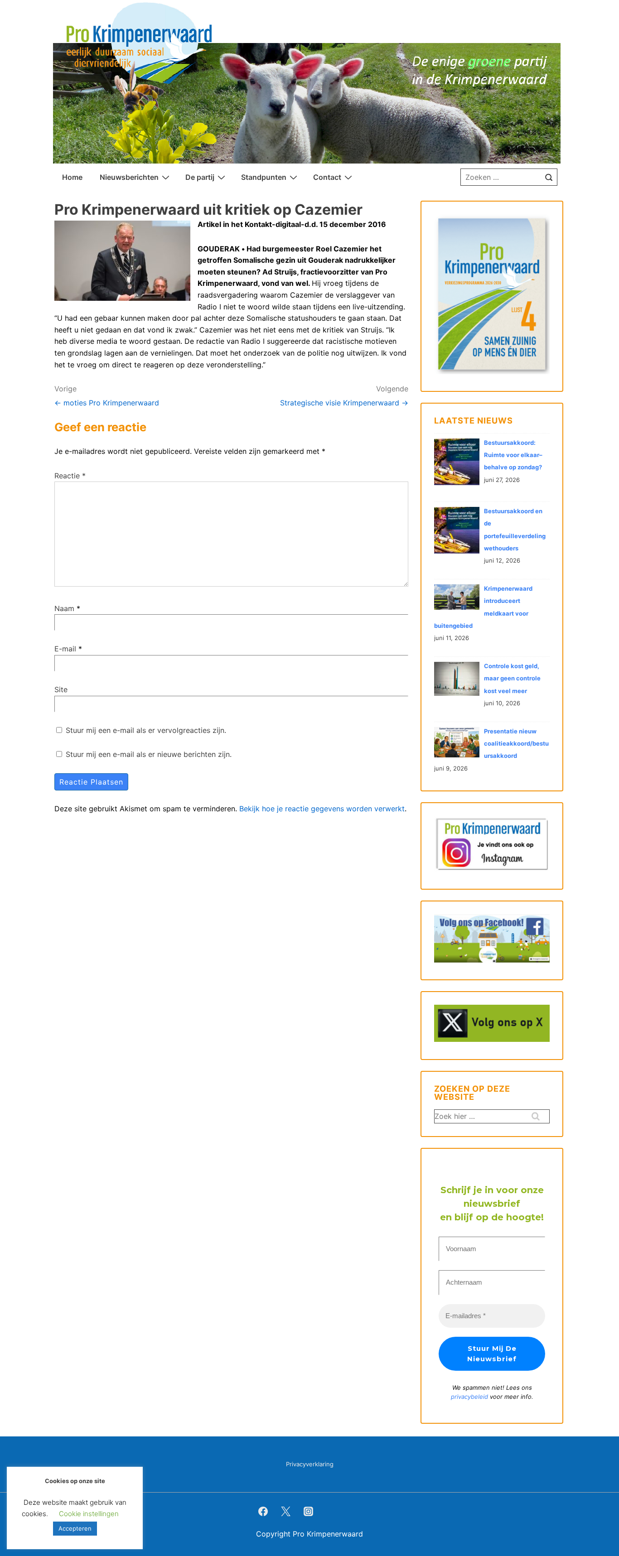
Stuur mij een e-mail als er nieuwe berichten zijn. (149, 754)
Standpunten (263, 177)
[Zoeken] (548, 177)
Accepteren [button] (75, 1528)
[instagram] (308, 1511)
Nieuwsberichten (129, 177)
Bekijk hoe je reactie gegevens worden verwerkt (322, 808)
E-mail (65, 648)
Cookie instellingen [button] (89, 1513)
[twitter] (286, 1511)
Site (61, 689)
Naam (64, 608)
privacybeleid (470, 1396)
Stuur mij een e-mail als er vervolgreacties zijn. (146, 730)
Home (72, 177)
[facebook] (263, 1511)
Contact (327, 177)
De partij (199, 177)
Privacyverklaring (310, 1464)
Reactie (70, 475)
